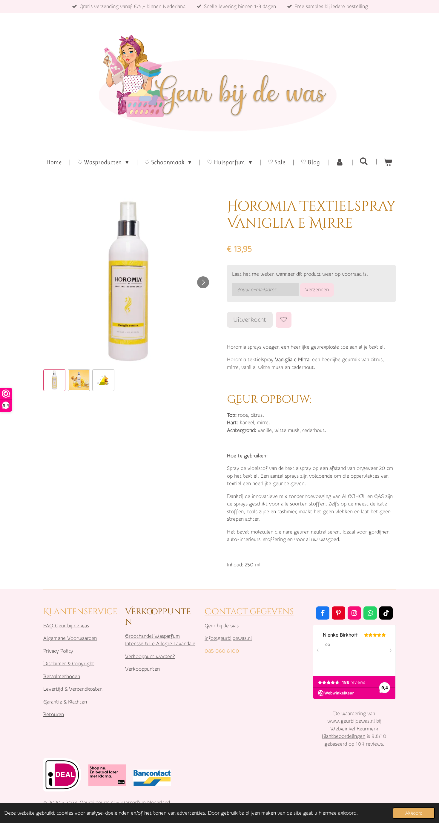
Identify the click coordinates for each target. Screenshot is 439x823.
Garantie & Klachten (65, 702)
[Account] (339, 162)
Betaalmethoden (61, 676)
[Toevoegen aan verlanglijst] (283, 320)
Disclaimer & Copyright (68, 663)
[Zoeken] (363, 161)
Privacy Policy (58, 651)
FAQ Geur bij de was (66, 626)
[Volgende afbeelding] (203, 282)
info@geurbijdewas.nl (228, 638)
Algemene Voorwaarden (70, 638)
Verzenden (317, 289)
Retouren (53, 714)
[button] (54, 380)
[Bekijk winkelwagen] (388, 162)
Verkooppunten (142, 669)
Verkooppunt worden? (150, 656)
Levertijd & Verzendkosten (72, 689)
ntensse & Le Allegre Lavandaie (160, 643)
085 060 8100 (222, 651)
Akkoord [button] (413, 813)
